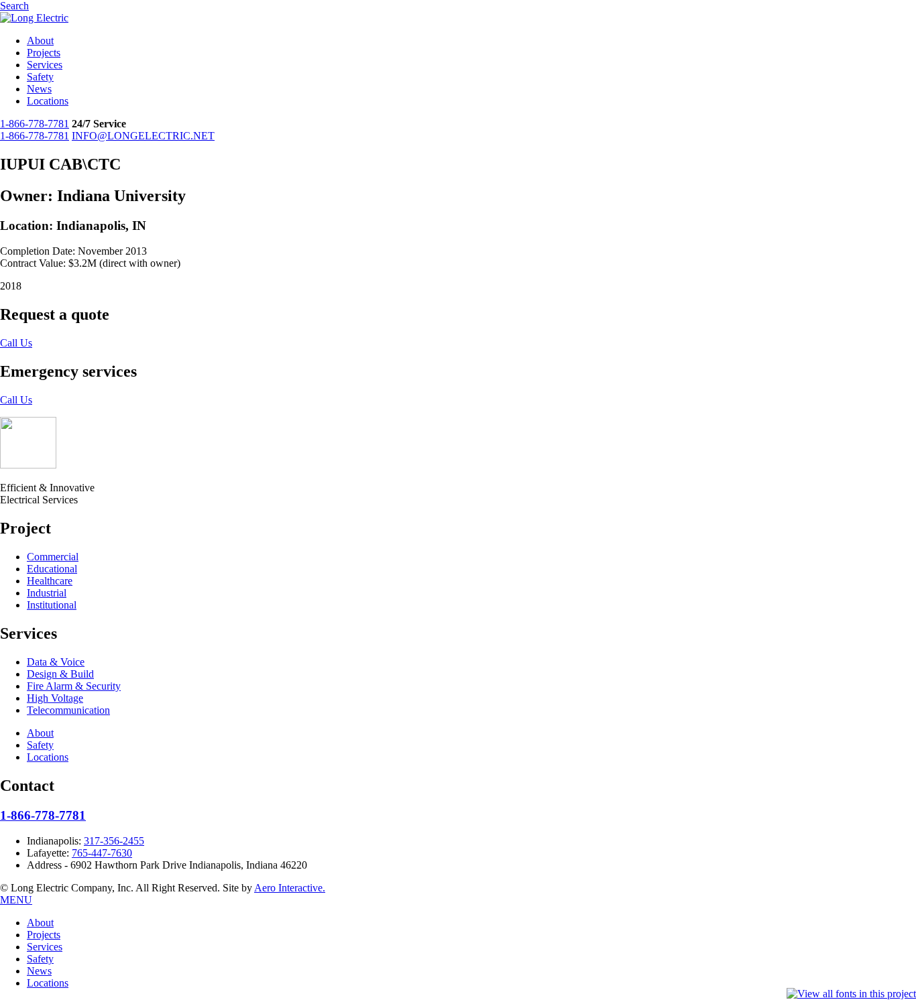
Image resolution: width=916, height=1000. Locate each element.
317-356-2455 (114, 841)
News (39, 89)
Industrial (46, 593)
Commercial (52, 556)
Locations (47, 101)
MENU (16, 899)
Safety (40, 76)
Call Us (16, 343)
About (40, 40)
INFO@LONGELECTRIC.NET (143, 135)
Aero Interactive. (289, 887)
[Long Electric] (34, 17)
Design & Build (60, 674)
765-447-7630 (102, 853)
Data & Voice (55, 662)
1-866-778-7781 (34, 123)
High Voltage (55, 698)
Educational (52, 568)
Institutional (51, 605)
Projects (43, 52)
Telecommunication (68, 710)
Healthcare (49, 580)
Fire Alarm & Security (74, 686)
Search (14, 5)
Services (44, 64)
